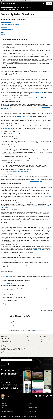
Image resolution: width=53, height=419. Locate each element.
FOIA (2, 407)
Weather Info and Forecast (7, 29)
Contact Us (3, 354)
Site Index (30, 340)
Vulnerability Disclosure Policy (34, 407)
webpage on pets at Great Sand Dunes (23, 116)
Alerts (5, 9)
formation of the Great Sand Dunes (21, 171)
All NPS (12, 364)
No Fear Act (30, 403)
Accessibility (3, 403)
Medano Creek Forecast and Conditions (10, 24)
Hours (2, 32)
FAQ (29, 338)
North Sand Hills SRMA (41, 97)
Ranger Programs (8, 276)
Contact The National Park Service (8, 411)
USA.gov (29, 409)
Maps (9, 9)
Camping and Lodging (6, 22)
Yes (13, 321)
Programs (3, 34)
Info (1, 9)
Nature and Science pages (36, 181)
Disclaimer (30, 405)
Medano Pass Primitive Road (36, 92)
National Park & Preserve (16, 7)
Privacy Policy (4, 405)
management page (8, 128)
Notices (2, 409)
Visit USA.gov (32, 416)
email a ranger (9, 289)
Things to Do (4, 27)
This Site (4, 364)
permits (8, 283)
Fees (17, 9)
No (13, 325)
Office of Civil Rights (32, 411)
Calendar (13, 9)
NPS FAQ (2, 413)
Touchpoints (36, 330)
